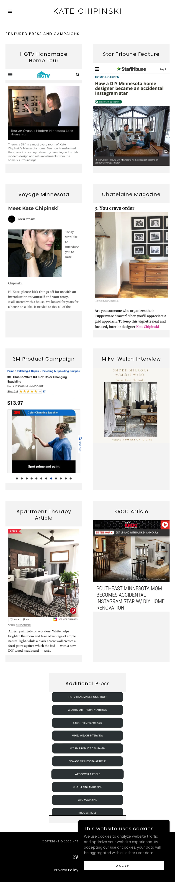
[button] (17, 11)
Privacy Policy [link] (66, 870)
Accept (123, 865)
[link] (87, 12)
